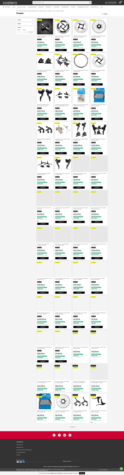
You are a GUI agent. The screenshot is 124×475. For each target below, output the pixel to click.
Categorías (7, 7)
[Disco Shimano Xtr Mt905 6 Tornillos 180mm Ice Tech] (45, 268)
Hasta (24, 29)
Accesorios (56, 7)
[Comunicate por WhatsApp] (121, 468)
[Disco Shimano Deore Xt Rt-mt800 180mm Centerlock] (99, 198)
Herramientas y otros (83, 7)
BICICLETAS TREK (21, 7)
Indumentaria (65, 7)
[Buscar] (90, 2)
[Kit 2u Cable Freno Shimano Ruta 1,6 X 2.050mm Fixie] (81, 60)
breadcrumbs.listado (23, 10)
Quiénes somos (19, 447)
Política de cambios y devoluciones (24, 449)
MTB (102, 7)
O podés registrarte (112, 3)
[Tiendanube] (103, 470)
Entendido (82, 473)
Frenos (54, 10)
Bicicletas (40, 7)
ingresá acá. (36, 470)
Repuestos (48, 7)
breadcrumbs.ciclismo (43, 10)
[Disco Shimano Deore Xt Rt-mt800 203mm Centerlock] (81, 198)
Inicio (14, 7)
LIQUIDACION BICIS (32, 7)
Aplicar (30, 32)
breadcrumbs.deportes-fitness (33, 10)
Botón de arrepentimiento (43, 470)
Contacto (18, 454)
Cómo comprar (19, 444)
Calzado (73, 7)
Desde (19, 29)
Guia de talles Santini (20, 452)
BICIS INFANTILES (94, 7)
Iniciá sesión (114, 2)
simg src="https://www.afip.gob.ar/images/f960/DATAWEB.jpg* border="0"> (61, 466)
